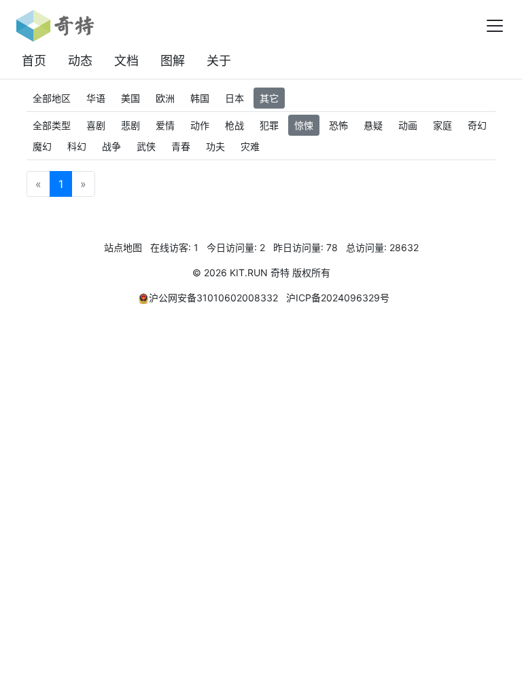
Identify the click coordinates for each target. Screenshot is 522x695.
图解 (172, 61)
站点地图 (123, 247)
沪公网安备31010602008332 (213, 297)
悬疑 (373, 125)
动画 (407, 125)
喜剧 (95, 125)
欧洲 (165, 98)
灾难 (250, 146)
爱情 (165, 125)
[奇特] (55, 25)
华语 (95, 98)
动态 (80, 61)
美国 (130, 98)
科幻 (76, 146)
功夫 (215, 146)
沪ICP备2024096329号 (337, 297)
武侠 (146, 146)
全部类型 (52, 125)
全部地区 (52, 98)
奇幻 (477, 125)
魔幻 (42, 146)
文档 (126, 61)
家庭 (442, 125)
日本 (234, 98)
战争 (111, 146)
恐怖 (338, 125)
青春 (180, 146)
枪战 (234, 125)
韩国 (199, 98)
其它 (269, 98)
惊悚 (303, 125)
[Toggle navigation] (495, 26)
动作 (199, 125)
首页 (34, 61)
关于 (219, 61)
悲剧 (130, 125)
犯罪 (269, 125)
